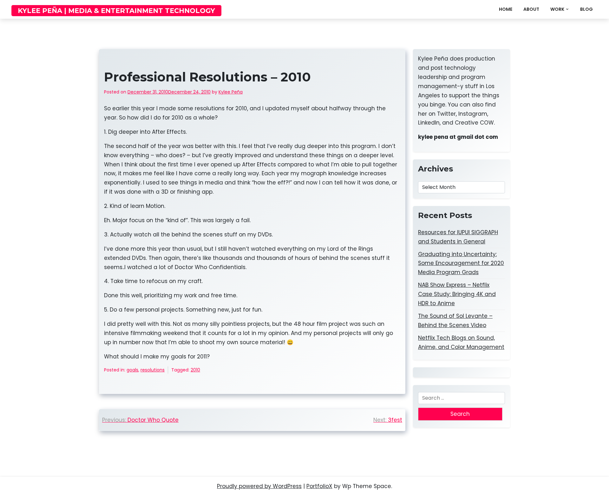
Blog (586, 9)
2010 (195, 370)
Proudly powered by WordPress (259, 486)
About (531, 9)
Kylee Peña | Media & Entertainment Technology (116, 11)
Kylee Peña (231, 92)
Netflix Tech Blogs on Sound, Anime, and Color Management (461, 342)
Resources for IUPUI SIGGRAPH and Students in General (458, 237)
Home (505, 9)
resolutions (153, 370)
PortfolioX (319, 486)
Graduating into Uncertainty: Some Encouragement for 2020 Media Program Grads (461, 263)
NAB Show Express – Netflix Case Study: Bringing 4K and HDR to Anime (457, 294)
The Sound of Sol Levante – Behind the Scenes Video (455, 320)
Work (557, 9)
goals (132, 370)
